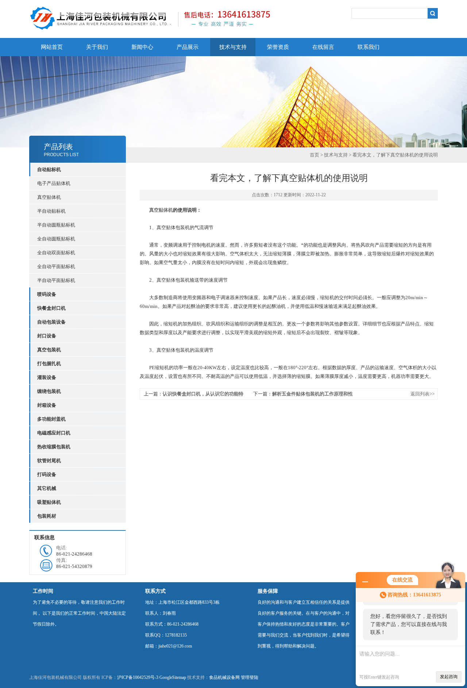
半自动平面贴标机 (56, 280)
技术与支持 (233, 47)
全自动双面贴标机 (56, 252)
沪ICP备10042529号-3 (137, 677)
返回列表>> (422, 394)
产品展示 (187, 47)
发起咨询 (449, 676)
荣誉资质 (278, 47)
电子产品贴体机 (53, 183)
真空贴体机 (49, 197)
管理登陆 (249, 677)
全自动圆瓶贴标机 (56, 238)
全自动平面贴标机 (56, 266)
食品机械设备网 (224, 677)
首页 (314, 155)
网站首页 (52, 47)
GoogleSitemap (172, 677)
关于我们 (97, 47)
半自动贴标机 (51, 211)
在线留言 (323, 47)
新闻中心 (142, 47)
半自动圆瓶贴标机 (56, 225)
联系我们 (368, 47)
